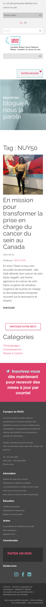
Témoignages (11, 345)
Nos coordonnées (35, 603)
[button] (40, 30)
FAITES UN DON (30, 73)
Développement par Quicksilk (15, 595)
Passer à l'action (13, 353)
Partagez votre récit (23, 326)
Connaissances (12, 349)
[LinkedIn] (29, 574)
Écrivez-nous (8, 464)
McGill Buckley (27, 592)
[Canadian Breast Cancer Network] (23, 43)
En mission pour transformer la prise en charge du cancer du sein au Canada (23, 223)
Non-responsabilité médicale (16, 600)
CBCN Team (20, 260)
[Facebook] (23, 574)
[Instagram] (16, 574)
